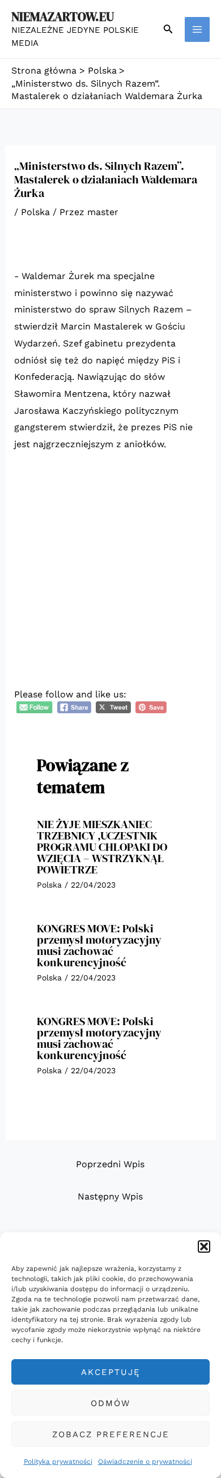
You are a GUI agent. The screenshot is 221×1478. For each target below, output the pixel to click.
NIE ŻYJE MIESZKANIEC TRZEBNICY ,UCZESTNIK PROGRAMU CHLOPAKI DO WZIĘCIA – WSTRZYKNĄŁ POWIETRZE (102, 846)
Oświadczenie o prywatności (145, 1462)
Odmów (110, 1403)
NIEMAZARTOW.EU (62, 16)
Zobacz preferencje (110, 1434)
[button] (204, 1246)
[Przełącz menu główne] (197, 29)
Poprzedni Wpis (110, 1164)
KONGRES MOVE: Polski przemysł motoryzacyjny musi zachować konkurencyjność (99, 945)
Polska (35, 212)
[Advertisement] (110, 577)
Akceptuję (111, 1372)
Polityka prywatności (58, 1462)
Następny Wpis (110, 1196)
